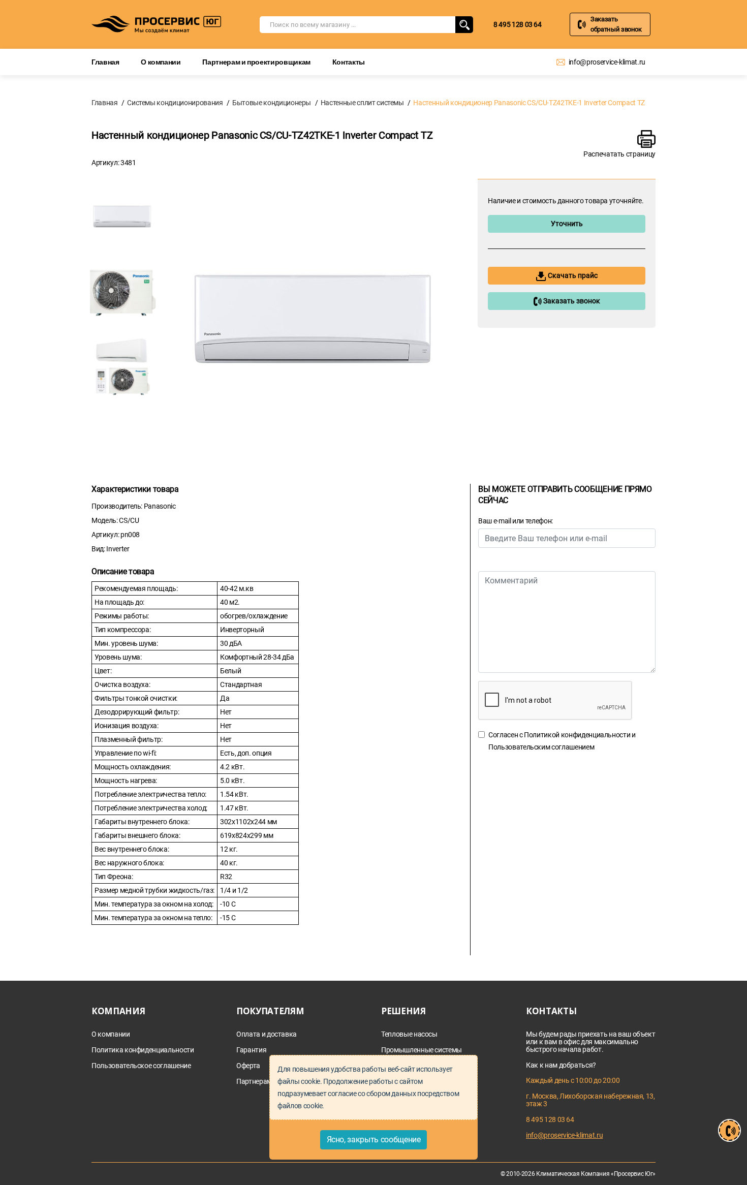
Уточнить (567, 224)
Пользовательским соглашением (541, 747)
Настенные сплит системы (362, 103)
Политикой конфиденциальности (577, 735)
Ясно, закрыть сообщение (374, 1139)
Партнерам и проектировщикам (256, 61)
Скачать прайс (572, 275)
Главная (105, 61)
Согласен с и (562, 741)
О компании (161, 61)
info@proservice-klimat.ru (607, 62)
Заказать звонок (571, 301)
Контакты (348, 61)
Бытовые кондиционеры (271, 103)
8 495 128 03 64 (517, 24)
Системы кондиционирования (175, 103)
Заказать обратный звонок (616, 24)
